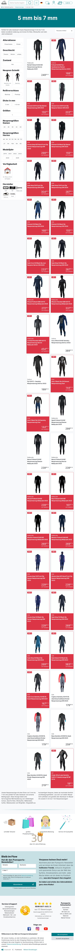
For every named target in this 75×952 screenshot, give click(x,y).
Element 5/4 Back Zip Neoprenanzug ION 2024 (35, 224)
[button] (65, 3)
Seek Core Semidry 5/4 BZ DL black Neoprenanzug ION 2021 (37, 697)
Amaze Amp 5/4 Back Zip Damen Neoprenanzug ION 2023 (36, 618)
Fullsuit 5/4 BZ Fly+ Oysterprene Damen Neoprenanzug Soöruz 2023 (61, 66)
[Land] (41, 3)
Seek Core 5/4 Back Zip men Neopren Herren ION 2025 (36, 263)
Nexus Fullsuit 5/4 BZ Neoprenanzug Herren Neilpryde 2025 (58, 460)
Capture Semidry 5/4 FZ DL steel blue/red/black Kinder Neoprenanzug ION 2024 (60, 698)
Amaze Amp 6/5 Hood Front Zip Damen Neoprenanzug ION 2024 (37, 145)
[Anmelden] (54, 3)
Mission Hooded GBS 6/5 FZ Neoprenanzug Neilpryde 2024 (61, 302)
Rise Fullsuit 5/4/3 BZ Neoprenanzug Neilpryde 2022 (61, 498)
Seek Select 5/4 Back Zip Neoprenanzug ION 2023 (59, 658)
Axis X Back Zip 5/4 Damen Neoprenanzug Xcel (60, 381)
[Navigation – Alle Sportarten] (36, 3)
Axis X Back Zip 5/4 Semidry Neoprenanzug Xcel (36, 420)
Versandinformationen (9, 909)
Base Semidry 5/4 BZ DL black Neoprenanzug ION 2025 (61, 736)
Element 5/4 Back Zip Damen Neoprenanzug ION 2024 (60, 144)
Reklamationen (9, 913)
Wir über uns (66, 911)
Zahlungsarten (9, 906)
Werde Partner (65, 918)
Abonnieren (17, 884)
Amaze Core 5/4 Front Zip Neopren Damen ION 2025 (60, 106)
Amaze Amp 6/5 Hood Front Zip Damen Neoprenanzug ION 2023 (61, 577)
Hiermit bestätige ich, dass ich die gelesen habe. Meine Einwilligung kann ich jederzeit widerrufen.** (18, 877)
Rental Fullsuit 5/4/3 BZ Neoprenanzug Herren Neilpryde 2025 (35, 66)
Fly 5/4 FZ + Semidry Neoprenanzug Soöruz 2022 (36, 381)
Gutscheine (65, 907)
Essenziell (8, 949)
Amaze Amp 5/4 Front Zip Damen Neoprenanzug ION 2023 (36, 577)
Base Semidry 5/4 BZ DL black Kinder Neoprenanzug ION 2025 (37, 776)
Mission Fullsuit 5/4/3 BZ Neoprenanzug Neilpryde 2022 (37, 537)
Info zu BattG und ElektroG (65, 915)
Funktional (18, 949)
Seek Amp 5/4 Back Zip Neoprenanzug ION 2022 (59, 617)
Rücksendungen (9, 911)
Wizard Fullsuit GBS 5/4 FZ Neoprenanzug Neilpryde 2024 (37, 302)
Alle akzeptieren (62, 934)
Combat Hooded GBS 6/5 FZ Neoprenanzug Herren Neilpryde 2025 (36, 342)
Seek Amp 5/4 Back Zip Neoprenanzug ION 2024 (59, 263)
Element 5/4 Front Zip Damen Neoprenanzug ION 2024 (37, 106)
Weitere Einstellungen (30, 949)
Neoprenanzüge (19, 7)
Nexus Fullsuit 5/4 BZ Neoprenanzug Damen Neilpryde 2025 (34, 460)
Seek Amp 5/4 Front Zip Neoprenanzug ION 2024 (35, 185)
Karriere (65, 909)
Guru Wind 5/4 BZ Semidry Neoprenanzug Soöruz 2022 (61, 340)
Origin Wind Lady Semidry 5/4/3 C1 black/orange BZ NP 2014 (61, 776)
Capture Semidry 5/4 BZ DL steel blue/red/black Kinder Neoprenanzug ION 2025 (36, 737)
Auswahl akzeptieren (62, 938)
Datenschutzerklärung (14, 944)
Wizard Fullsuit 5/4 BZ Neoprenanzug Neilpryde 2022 (37, 498)
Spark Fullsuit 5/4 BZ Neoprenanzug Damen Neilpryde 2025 (58, 421)
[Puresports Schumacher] (4, 3)
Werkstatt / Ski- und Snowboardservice (9, 916)
